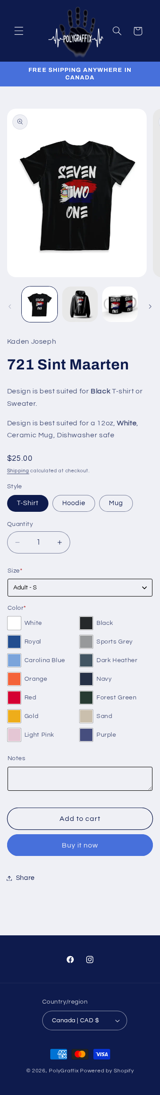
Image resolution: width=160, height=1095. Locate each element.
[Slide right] (150, 306)
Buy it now (80, 845)
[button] (18, 31)
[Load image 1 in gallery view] (39, 304)
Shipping (18, 470)
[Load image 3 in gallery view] (120, 304)
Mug (116, 503)
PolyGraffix (64, 1070)
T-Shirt (28, 503)
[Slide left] (10, 306)
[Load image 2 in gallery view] (80, 304)
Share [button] (25, 878)
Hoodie (73, 503)
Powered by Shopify (107, 1070)
